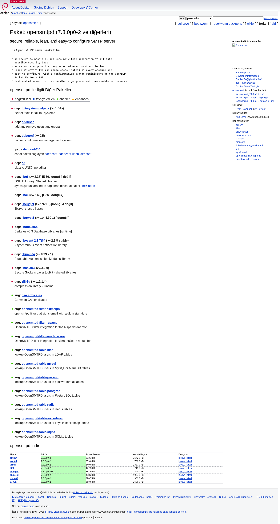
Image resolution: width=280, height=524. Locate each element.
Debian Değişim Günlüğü (249, 79)
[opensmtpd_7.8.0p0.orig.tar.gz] (252, 97)
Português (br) (162, 497)
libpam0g (28, 254)
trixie (250, 23)
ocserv (239, 125)
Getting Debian (44, 7)
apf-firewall (241, 152)
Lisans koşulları (62, 512)
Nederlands (137, 497)
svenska (211, 497)
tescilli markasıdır (136, 512)
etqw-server (242, 131)
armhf (13, 464)
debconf (28, 135)
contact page (27, 506)
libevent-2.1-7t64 (33, 240)
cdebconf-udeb (69, 154)
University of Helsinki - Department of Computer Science (53, 517)
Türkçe (222, 497)
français (82, 497)
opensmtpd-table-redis (38, 404)
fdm (238, 128)
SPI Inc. (49, 512)
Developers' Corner (85, 7)
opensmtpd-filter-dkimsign (41, 309)
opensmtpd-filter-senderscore (43, 336)
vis (237, 149)
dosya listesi (185, 458)
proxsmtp (240, 142)
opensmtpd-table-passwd (40, 377)
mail (40, 13)
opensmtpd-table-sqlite (38, 432)
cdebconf (51, 154)
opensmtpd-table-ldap (38, 350)
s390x (13, 482)
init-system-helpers (35, 108)
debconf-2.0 (31, 149)
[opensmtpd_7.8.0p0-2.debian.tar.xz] (255, 101)
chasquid (240, 138)
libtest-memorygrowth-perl (249, 145)
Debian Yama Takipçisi (247, 86)
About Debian (21, 7)
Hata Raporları (243, 72)
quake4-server (243, 135)
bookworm (201, 23)
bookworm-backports (228, 23)
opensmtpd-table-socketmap (42, 418)
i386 (12, 468)
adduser (28, 122)
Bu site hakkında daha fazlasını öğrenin (165, 512)
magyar (93, 497)
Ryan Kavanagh (244, 109)
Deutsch (51, 497)
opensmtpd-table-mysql (39, 363)
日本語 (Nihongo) (120, 497)
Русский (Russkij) (182, 497)
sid (274, 23)
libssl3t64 (28, 268)
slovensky (199, 497)
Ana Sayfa (241, 117)
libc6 (25, 176)
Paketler (16, 13)
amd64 (13, 458)
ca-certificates (32, 295)
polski (149, 497)
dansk (41, 497)
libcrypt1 (28, 204)
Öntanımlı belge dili (83, 492)
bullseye (183, 23)
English (62, 497)
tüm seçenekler (271, 18)
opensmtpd (30, 23)
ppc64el (14, 475)
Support (63, 7)
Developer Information (247, 76)
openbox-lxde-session (247, 159)
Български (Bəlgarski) (23, 497)
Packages (18, 1)
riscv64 (14, 478)
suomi (72, 497)
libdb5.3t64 (30, 226)
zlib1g (26, 281)
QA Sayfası (259, 109)
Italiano (104, 497)
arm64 (13, 461)
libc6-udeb (88, 185)
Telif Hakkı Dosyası (245, 82)
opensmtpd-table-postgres (41, 391)
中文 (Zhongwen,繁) (28, 500)
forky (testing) (29, 13)
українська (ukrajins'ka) (241, 497)
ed (23, 163)
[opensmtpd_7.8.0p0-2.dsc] (250, 94)
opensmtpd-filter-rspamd (248, 155)
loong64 (14, 471)
